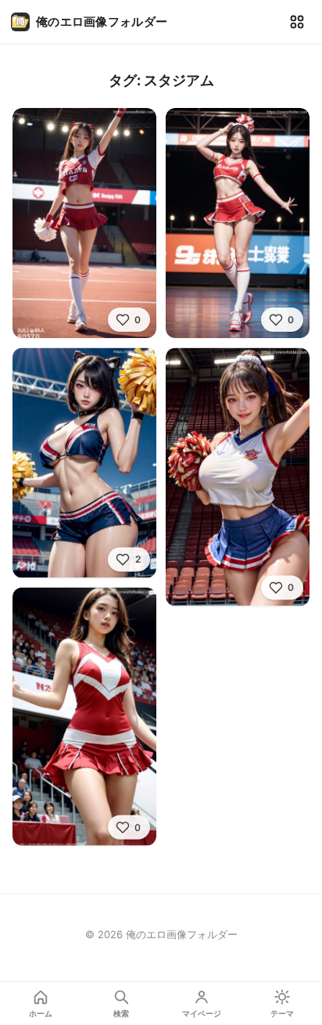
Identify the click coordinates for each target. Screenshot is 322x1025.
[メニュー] (297, 22)
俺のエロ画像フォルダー (101, 21)
